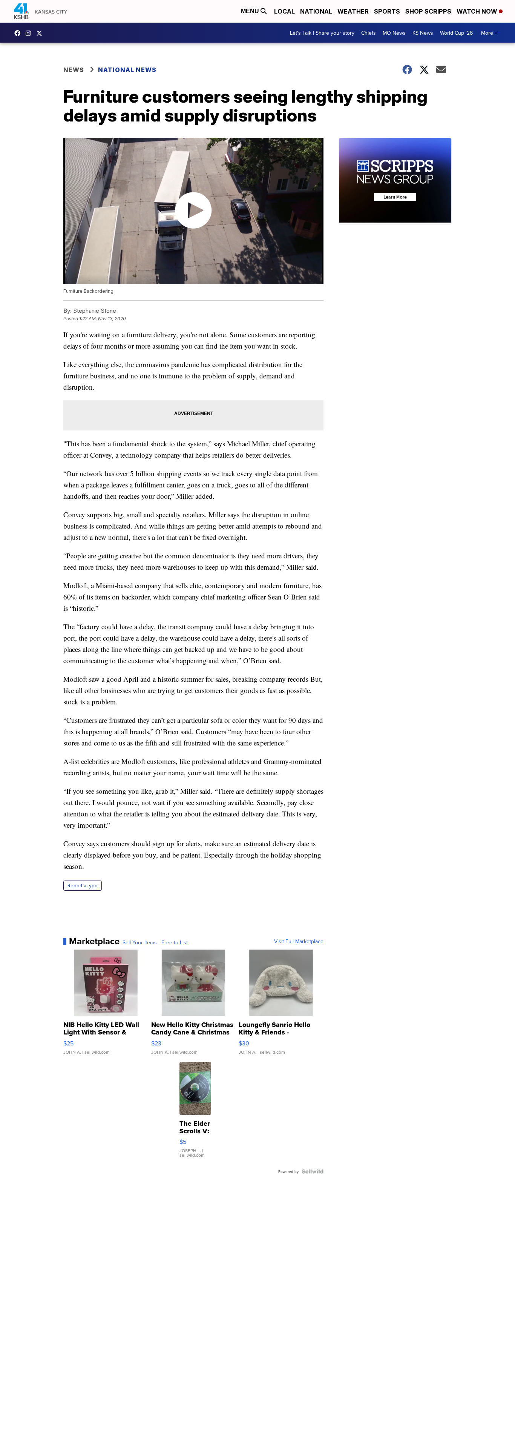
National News (127, 70)
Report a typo (82, 885)
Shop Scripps (428, 11)
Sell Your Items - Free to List (155, 942)
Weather (353, 11)
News (73, 70)
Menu (251, 11)
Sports (387, 11)
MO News (394, 33)
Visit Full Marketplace (298, 941)
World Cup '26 (456, 33)
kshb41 (19, 33)
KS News (422, 33)
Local (284, 11)
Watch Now (478, 11)
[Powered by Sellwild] (312, 1171)
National (316, 11)
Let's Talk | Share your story (322, 33)
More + (489, 33)
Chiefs (368, 33)
